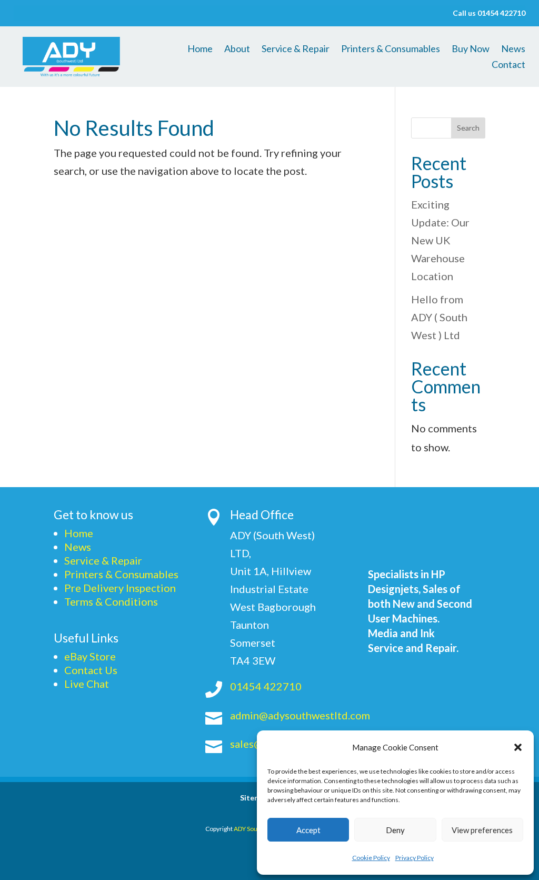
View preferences (482, 830)
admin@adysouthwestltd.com (300, 715)
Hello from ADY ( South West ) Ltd (439, 317)
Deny (395, 830)
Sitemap (254, 798)
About (237, 49)
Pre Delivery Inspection (120, 587)
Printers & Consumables (390, 49)
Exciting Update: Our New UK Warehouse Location (440, 240)
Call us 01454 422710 (489, 13)
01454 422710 (266, 686)
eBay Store (90, 656)
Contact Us (90, 670)
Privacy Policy (414, 858)
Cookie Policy (371, 858)
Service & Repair (296, 49)
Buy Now (471, 49)
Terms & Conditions (111, 601)
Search (468, 127)
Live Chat (86, 683)
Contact (508, 65)
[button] (518, 747)
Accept (308, 830)
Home (200, 49)
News (513, 49)
